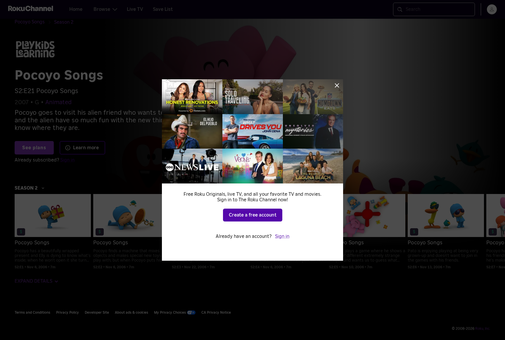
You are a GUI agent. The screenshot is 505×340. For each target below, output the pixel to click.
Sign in (282, 236)
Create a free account (252, 215)
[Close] (337, 85)
